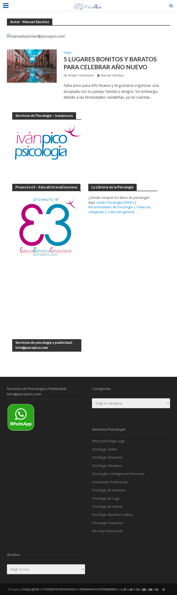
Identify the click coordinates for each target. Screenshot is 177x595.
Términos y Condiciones (98, 589)
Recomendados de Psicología (110, 207)
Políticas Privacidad (59, 589)
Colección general (121, 212)
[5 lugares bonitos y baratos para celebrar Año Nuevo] (32, 65)
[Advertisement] (122, 141)
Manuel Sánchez (112, 75)
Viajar (68, 52)
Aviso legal (30, 589)
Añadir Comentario (81, 75)
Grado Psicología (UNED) (115, 202)
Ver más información (107, 531)
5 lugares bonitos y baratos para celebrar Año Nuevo (110, 63)
